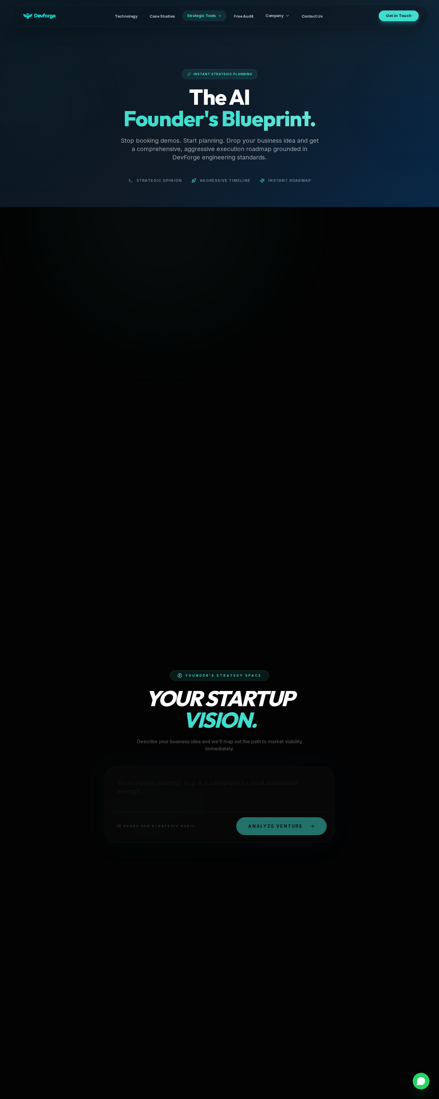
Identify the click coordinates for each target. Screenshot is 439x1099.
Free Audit (244, 16)
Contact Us (312, 16)
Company (274, 15)
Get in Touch (399, 15)
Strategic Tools (201, 15)
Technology (126, 16)
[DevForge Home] (39, 16)
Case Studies (162, 16)
